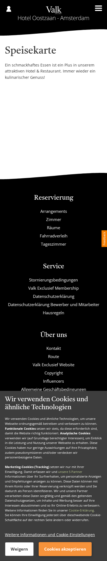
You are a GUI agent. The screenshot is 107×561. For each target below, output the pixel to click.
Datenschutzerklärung (53, 296)
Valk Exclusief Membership (53, 288)
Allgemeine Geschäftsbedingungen (53, 389)
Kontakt (53, 348)
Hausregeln (53, 312)
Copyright (53, 373)
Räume (53, 227)
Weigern (19, 549)
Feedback (104, 238)
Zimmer (53, 219)
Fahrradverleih (53, 236)
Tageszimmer (53, 244)
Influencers (53, 381)
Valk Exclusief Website (53, 364)
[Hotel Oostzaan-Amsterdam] (53, 13)
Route (53, 356)
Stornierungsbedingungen (53, 280)
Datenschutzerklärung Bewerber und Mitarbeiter (53, 304)
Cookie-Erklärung (81, 510)
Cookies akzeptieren (65, 549)
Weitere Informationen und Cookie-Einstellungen (50, 534)
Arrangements (53, 211)
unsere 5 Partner (70, 472)
